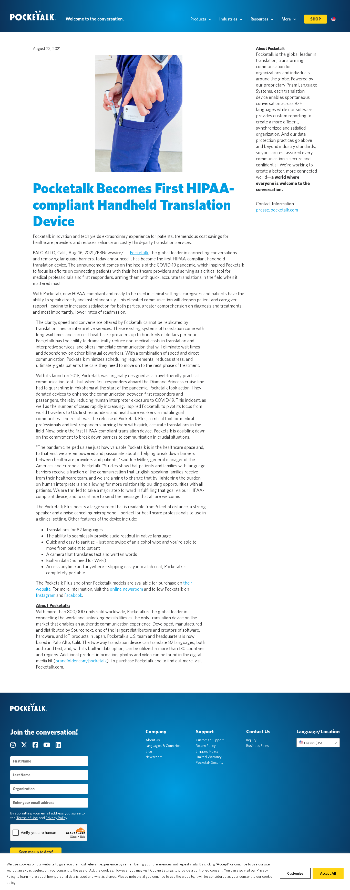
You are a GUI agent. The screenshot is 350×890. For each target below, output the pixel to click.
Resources (259, 19)
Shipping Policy (207, 751)
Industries (228, 19)
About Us (153, 740)
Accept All (328, 873)
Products (198, 19)
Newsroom (154, 757)
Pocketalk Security (209, 762)
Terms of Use (27, 817)
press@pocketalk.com (277, 210)
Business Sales (257, 746)
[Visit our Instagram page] (13, 745)
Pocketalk (139, 252)
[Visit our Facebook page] (36, 745)
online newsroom (126, 589)
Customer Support (210, 740)
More (286, 19)
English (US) (312, 743)
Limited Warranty (209, 757)
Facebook (73, 595)
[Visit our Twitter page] (24, 745)
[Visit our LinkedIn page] (58, 745)
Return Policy (206, 746)
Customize (295, 873)
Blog (149, 751)
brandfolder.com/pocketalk (81, 660)
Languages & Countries (163, 746)
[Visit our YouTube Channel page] (47, 745)
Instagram (45, 595)
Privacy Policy (56, 817)
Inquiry (251, 740)
